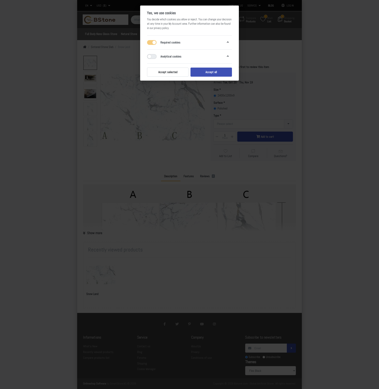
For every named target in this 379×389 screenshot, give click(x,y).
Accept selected (167, 72)
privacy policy (161, 28)
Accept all (211, 72)
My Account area (178, 23)
